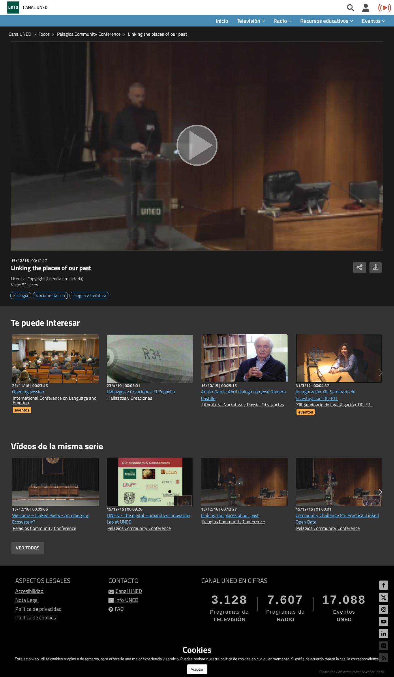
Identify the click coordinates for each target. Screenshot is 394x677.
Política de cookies (35, 617)
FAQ (119, 609)
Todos (44, 34)
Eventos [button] (372, 20)
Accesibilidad (29, 591)
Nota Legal (27, 600)
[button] (380, 372)
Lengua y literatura (89, 295)
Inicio (222, 20)
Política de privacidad (38, 609)
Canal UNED (129, 591)
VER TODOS (28, 547)
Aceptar (197, 669)
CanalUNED (20, 34)
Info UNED (126, 600)
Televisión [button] (249, 20)
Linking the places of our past (157, 34)
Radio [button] (280, 20)
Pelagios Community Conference (89, 34)
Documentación (50, 295)
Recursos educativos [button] (325, 20)
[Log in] (366, 8)
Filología (20, 295)
